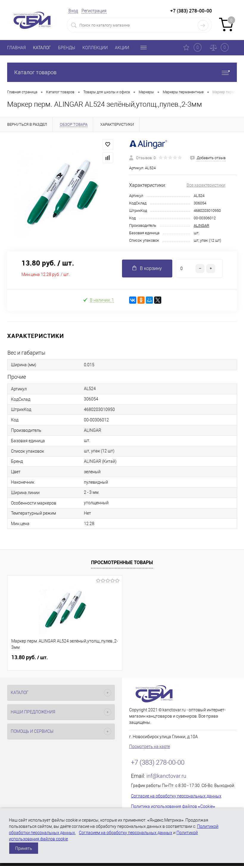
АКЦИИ (122, 47)
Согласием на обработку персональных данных (125, 832)
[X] (157, 300)
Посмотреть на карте (149, 746)
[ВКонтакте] (132, 300)
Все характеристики (206, 185)
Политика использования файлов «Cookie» (173, 806)
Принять (23, 848)
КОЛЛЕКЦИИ (95, 47)
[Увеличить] (61, 191)
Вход (73, 10)
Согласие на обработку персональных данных (176, 796)
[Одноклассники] (141, 300)
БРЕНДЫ (66, 47)
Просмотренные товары (122, 562)
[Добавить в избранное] (107, 144)
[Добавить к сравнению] (107, 157)
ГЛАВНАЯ (16, 47)
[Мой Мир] (149, 300)
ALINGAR (201, 225)
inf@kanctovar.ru (166, 776)
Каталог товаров (35, 72)
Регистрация (94, 10)
